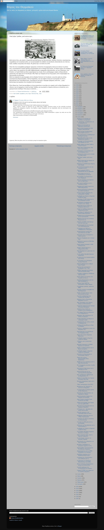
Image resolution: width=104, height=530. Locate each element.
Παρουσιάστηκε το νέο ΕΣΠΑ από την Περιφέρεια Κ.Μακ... (85, 332)
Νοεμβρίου (80, 108)
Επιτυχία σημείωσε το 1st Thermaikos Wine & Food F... (84, 413)
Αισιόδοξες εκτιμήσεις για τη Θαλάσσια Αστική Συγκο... (84, 455)
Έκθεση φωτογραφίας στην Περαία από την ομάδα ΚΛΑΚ (85, 403)
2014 (77, 488)
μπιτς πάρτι (28, 93)
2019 (77, 99)
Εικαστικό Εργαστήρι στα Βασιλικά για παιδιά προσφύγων (85, 190)
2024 (77, 89)
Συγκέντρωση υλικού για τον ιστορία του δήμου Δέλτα (85, 154)
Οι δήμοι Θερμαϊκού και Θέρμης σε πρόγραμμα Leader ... (85, 319)
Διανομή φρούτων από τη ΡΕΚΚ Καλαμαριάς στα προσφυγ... (84, 451)
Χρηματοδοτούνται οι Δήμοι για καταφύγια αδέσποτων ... (84, 206)
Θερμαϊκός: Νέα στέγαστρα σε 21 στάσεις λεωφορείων (85, 316)
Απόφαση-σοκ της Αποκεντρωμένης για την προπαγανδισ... (85, 216)
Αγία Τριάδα (16, 93)
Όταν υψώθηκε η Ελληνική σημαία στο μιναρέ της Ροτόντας (87, 75)
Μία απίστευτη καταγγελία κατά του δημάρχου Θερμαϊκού (85, 406)
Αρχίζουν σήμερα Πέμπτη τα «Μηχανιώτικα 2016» (83, 248)
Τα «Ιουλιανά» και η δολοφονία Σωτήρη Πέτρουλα (84, 261)
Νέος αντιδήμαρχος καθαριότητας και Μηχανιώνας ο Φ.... (85, 375)
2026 (77, 85)
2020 (77, 97)
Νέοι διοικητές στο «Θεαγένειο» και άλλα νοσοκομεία (85, 442)
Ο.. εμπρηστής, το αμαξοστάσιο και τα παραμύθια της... (85, 122)
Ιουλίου (79, 116)
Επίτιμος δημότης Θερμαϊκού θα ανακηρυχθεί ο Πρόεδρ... (84, 193)
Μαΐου (79, 476)
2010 (77, 496)
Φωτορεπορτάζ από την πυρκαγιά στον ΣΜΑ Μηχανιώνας (85, 225)
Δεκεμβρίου (80, 106)
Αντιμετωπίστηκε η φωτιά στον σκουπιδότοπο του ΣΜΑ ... (84, 232)
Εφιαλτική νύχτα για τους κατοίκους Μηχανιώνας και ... (85, 219)
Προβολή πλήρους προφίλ (15, 520)
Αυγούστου (80, 114)
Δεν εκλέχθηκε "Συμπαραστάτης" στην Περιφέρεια (85, 177)
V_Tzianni (15, 100)
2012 (77, 492)
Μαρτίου (79, 480)
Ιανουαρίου (80, 484)
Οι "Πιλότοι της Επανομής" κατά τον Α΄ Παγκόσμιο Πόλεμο (87, 67)
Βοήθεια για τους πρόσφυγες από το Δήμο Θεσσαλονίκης (85, 362)
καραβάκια (22, 93)
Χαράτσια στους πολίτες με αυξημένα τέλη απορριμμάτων (84, 309)
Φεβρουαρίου (80, 482)
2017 (77, 103)
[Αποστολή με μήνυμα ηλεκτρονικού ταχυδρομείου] (42, 91)
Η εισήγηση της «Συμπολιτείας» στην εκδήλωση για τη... (84, 458)
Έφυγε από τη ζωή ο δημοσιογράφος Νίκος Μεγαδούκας (83, 358)
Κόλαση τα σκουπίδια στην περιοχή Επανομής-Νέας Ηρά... (85, 378)
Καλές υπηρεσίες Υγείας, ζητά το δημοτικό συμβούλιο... (85, 435)
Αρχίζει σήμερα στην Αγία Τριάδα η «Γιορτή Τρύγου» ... (85, 145)
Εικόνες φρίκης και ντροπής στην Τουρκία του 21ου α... (85, 277)
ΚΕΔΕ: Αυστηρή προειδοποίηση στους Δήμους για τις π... (84, 132)
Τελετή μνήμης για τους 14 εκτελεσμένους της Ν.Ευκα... (84, 174)
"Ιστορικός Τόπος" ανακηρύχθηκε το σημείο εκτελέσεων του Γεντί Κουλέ (87, 52)
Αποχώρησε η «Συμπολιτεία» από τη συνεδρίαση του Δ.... (85, 151)
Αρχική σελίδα (39, 146)
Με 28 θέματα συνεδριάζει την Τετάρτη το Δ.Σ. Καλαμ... (84, 203)
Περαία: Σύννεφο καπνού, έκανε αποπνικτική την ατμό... (84, 293)
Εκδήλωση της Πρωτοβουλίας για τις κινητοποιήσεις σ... (86, 426)
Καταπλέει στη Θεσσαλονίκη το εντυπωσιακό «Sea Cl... (84, 355)
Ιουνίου (79, 474)
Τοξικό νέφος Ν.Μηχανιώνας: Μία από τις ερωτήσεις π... (85, 148)
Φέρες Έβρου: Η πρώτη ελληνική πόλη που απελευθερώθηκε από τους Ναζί (87, 60)
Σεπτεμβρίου (80, 112)
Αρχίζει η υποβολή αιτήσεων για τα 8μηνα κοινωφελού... (85, 348)
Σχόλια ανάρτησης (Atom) (22, 149)
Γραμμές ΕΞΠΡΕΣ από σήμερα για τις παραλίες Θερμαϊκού (85, 471)
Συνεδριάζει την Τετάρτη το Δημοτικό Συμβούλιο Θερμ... (85, 196)
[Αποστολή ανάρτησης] (40, 91)
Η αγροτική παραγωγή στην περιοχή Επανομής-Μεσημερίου (85, 306)
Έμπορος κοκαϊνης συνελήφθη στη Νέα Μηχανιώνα (85, 290)
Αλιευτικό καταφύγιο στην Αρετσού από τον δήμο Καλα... (85, 180)
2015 (77, 486)
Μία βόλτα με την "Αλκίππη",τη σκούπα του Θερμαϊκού (84, 387)
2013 (77, 490)
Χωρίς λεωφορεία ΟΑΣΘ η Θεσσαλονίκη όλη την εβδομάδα (85, 171)
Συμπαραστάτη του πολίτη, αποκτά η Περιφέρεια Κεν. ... (85, 322)
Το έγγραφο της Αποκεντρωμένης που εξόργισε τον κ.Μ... (85, 142)
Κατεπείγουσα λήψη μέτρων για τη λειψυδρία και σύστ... (85, 369)
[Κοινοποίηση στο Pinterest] (48, 91)
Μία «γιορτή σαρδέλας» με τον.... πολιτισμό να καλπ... (85, 184)
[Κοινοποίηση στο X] (45, 91)
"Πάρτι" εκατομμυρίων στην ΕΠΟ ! (85, 384)
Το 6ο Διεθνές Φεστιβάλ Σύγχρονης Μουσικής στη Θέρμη (85, 432)
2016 (77, 105)
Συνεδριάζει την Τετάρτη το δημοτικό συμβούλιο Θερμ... (85, 429)
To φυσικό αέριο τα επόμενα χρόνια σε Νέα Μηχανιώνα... (85, 390)
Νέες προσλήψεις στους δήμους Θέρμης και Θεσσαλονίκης (84, 303)
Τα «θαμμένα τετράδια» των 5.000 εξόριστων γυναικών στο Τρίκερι (87, 37)
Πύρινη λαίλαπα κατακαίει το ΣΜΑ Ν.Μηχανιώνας (85, 245)
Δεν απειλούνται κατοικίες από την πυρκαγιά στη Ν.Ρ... (85, 167)
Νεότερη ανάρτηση (15, 146)
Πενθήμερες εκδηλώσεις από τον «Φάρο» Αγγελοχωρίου (85, 416)
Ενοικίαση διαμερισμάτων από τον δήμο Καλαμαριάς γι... (85, 280)
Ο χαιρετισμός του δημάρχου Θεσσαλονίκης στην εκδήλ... (84, 461)
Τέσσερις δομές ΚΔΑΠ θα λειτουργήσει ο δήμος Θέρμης (84, 284)
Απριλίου (79, 478)
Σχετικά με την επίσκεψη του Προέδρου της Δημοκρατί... (84, 119)
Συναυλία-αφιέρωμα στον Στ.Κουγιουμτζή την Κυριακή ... (85, 468)
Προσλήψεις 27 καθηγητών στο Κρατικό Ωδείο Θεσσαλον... (84, 213)
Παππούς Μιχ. (35, 93)
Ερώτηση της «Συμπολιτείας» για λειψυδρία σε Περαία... (85, 393)
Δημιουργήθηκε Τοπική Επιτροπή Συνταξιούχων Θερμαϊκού (85, 448)
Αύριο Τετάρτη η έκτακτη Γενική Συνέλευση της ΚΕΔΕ (84, 400)
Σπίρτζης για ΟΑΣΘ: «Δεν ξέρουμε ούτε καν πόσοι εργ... (85, 222)
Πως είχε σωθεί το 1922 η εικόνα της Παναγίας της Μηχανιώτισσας (87, 44)
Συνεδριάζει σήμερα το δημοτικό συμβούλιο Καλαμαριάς (84, 351)
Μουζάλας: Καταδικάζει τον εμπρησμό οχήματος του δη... (84, 445)
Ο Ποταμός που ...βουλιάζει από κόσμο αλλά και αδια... (85, 409)
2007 (77, 498)
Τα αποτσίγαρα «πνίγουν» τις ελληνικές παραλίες (84, 439)
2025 (77, 87)
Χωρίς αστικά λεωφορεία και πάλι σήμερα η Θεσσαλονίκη (85, 129)
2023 (77, 91)
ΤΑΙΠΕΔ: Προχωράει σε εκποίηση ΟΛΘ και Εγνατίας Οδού (85, 271)
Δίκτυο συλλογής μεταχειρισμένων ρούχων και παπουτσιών (85, 464)
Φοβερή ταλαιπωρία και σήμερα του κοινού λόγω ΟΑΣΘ (85, 161)
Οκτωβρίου (80, 110)
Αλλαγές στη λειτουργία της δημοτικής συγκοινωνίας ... (84, 125)
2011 (77, 494)
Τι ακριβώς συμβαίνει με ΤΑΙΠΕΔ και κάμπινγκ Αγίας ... (85, 274)
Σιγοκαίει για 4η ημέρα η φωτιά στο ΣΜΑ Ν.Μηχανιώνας (85, 187)
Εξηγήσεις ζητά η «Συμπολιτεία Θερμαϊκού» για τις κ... (84, 300)
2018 (77, 101)
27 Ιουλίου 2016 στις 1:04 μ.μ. (26, 100)
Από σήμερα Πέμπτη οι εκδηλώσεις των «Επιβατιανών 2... (85, 313)
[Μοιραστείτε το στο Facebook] (47, 91)
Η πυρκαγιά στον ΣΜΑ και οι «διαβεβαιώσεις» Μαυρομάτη (84, 229)
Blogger (60, 526)
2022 (77, 93)
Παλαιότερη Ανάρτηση (64, 146)
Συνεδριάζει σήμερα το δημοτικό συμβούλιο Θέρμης (84, 338)
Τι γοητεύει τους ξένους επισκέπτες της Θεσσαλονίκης (85, 419)
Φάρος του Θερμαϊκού (20, 7)
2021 (77, 95)
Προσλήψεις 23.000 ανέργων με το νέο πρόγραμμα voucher (85, 200)
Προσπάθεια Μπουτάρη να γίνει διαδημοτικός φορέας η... (84, 138)
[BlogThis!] (44, 91)
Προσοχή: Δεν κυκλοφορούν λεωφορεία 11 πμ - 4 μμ (83, 267)
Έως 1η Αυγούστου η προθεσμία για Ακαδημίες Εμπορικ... (85, 135)
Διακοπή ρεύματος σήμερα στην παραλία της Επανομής (84, 397)
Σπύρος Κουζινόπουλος (17, 518)
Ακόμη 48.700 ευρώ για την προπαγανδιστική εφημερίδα (84, 372)
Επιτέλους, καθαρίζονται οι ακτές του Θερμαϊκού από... (86, 329)
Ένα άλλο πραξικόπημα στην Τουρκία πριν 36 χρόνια (84, 296)
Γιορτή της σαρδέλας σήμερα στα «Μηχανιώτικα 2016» (85, 209)
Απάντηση (15, 117)
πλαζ (40, 93)
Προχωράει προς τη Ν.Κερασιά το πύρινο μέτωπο (85, 235)
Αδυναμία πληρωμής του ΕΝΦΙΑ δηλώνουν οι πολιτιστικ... (84, 345)
